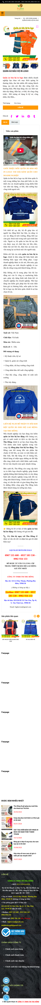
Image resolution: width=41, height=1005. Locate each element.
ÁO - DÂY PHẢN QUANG (31, 18)
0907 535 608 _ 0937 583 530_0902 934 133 (25, 1)
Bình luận (15, 122)
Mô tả (5, 122)
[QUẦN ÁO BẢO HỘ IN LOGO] (20, 7)
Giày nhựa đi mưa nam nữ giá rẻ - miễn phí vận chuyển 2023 (25, 855)
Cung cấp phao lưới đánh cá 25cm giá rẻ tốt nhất (26, 819)
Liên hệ (20, 107)
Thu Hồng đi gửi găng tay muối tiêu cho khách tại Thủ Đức (26, 807)
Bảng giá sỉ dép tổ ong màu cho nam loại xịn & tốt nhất (26, 843)
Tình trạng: (7, 103)
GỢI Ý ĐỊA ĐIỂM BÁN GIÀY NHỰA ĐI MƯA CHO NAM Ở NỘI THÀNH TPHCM (26, 832)
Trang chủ (18, 18)
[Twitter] (17, 116)
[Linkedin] (22, 116)
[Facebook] (11, 116)
